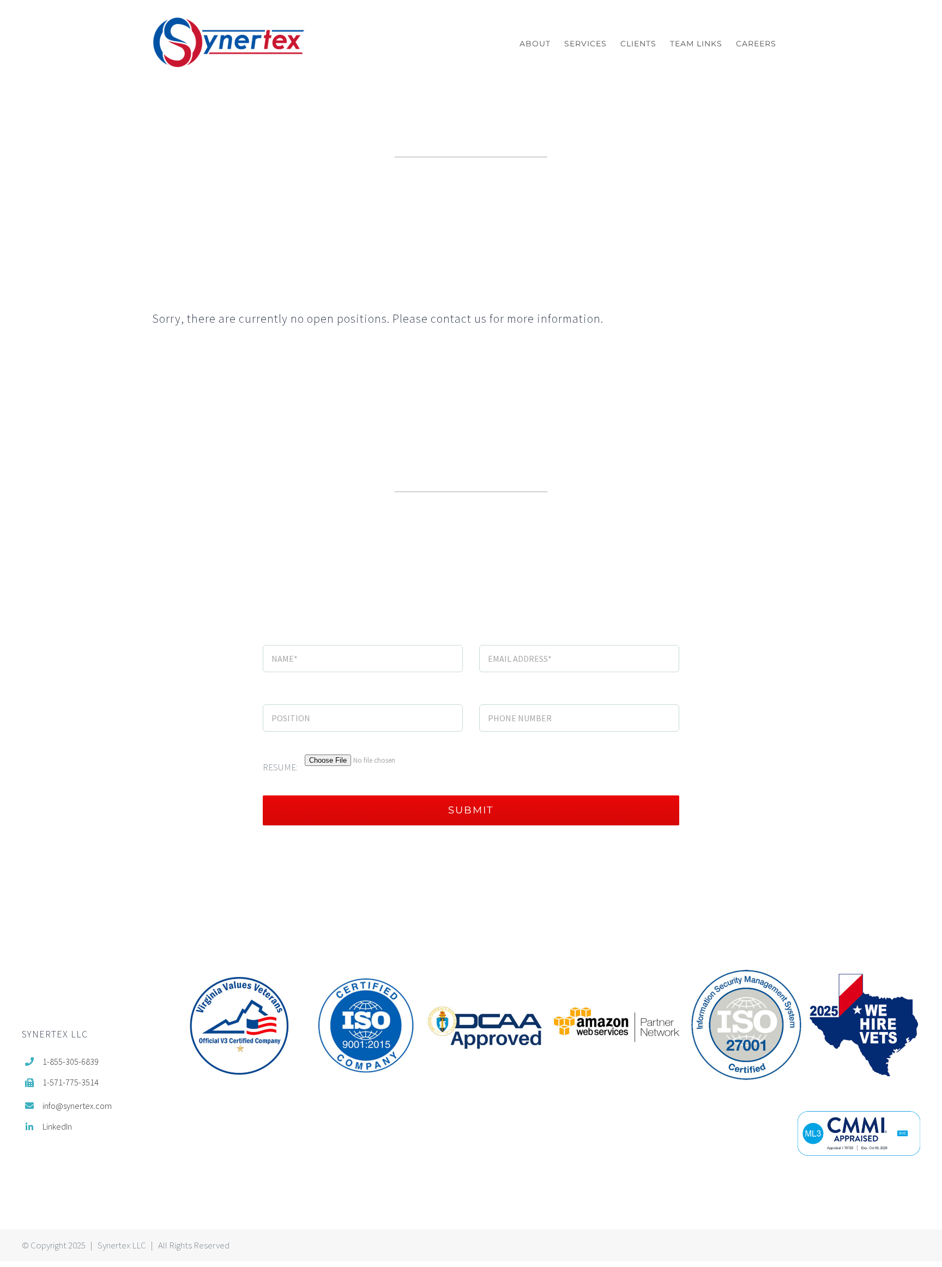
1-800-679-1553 (636, 584)
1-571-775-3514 (71, 1082)
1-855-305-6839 (71, 1061)
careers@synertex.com (687, 238)
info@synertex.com (360, 584)
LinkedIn (57, 1126)
